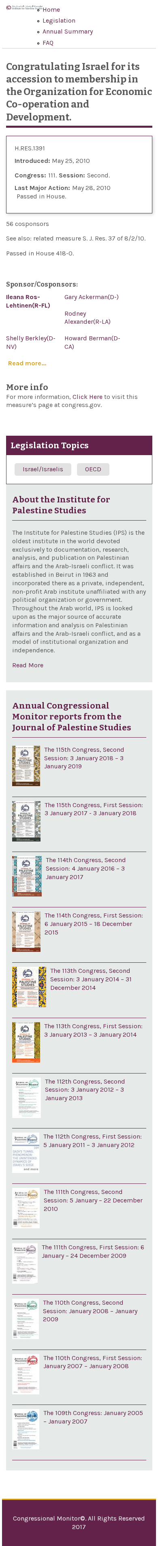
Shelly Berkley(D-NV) (31, 342)
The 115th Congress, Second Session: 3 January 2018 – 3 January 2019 (84, 758)
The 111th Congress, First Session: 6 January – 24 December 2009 (93, 1251)
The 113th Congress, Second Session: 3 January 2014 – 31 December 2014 (91, 979)
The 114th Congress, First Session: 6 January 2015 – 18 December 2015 (94, 923)
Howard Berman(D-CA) (92, 342)
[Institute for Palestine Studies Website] (24, 12)
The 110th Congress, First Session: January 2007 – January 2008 (92, 1362)
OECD (93, 469)
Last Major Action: (42, 188)
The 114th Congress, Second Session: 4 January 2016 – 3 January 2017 (86, 868)
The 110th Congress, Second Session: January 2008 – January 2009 (90, 1311)
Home (51, 9)
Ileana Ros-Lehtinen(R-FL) (28, 301)
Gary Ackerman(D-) (91, 297)
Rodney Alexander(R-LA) (87, 318)
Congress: (30, 175)
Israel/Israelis (43, 469)
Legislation (59, 20)
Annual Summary (68, 31)
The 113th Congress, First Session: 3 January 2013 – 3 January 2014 (93, 1030)
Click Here (88, 397)
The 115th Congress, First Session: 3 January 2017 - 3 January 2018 (94, 809)
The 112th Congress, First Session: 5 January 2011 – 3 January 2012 (92, 1141)
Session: (72, 175)
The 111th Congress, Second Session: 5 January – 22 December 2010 (93, 1200)
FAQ (48, 42)
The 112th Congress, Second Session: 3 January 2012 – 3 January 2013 (85, 1090)
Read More (27, 665)
